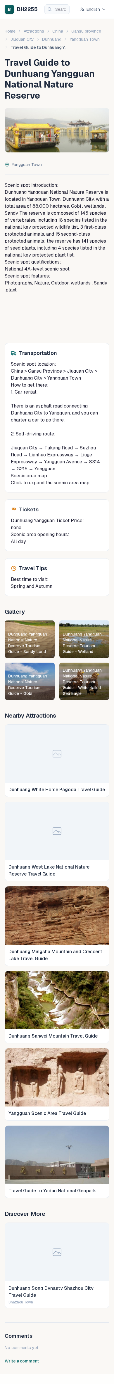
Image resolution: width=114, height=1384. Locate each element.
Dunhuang (51, 39)
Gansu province (86, 31)
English (93, 9)
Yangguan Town (85, 39)
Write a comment (22, 1361)
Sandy (11, 213)
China (57, 31)
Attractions (34, 31)
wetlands (93, 206)
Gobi (75, 206)
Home (10, 31)
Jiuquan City (22, 39)
